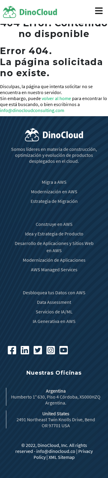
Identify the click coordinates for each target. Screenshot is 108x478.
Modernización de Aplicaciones (54, 260)
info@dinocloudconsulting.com (32, 110)
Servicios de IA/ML (54, 312)
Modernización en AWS (54, 191)
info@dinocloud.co (55, 451)
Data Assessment (54, 302)
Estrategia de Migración (54, 201)
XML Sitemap (62, 457)
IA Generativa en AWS (54, 321)
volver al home (56, 98)
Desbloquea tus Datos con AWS (54, 292)
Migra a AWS (54, 182)
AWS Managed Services (54, 269)
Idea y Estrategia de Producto (54, 234)
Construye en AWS (54, 224)
